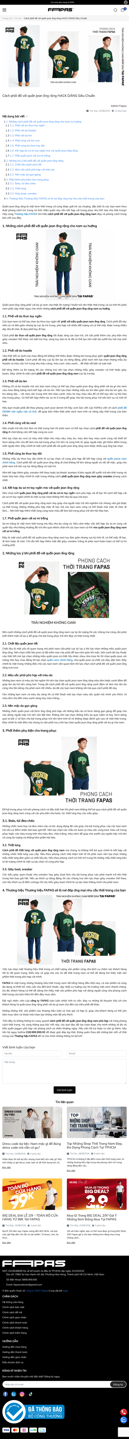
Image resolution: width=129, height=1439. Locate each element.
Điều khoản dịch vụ (12, 1362)
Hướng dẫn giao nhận (14, 1357)
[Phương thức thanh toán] (24, 1430)
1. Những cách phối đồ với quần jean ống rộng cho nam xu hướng (43, 121)
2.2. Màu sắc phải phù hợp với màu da (32, 169)
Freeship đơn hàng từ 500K (62, 2)
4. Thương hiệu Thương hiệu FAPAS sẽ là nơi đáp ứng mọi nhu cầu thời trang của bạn (55, 198)
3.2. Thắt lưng (18, 188)
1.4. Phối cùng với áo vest (25, 140)
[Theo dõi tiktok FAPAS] (30, 1394)
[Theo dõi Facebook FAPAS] (5, 1394)
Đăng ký (118, 1384)
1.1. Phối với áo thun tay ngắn (27, 125)
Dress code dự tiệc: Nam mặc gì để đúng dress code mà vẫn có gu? (31, 1145)
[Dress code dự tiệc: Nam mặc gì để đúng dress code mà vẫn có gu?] (32, 1122)
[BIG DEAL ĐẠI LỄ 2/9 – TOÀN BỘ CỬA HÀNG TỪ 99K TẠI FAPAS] (32, 1194)
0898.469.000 (29, 1279)
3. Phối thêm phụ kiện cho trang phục (27, 179)
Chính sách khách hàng (15, 1327)
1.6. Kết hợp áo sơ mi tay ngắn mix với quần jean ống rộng (44, 150)
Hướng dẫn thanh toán (14, 1352)
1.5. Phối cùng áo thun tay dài (27, 145)
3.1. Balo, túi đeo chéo (23, 183)
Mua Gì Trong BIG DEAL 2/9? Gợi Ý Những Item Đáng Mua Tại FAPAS (92, 1217)
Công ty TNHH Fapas (36, 1290)
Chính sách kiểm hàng (14, 1332)
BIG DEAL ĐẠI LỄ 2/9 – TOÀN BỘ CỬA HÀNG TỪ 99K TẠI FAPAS (30, 1217)
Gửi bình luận (64, 1090)
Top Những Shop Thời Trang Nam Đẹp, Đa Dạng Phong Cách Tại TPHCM (95, 1145)
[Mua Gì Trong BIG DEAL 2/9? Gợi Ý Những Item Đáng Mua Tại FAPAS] (97, 1194)
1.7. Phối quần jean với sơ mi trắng (30, 155)
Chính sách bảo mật (13, 1307)
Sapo (65, 1290)
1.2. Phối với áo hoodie (23, 130)
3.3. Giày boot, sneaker (23, 193)
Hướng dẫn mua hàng (14, 1346)
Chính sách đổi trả (12, 1312)
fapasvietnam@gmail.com (28, 1284)
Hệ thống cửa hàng (12, 1302)
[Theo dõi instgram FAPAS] (22, 1394)
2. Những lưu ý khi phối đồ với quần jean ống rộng (34, 160)
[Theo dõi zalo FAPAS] (14, 1394)
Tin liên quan (65, 1102)
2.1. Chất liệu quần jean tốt (26, 164)
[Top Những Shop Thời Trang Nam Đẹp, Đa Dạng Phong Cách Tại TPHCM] (97, 1122)
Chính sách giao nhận (14, 1317)
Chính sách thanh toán (14, 1322)
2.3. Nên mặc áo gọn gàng (25, 174)
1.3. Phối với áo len (21, 135)
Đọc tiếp (6, 1167)
